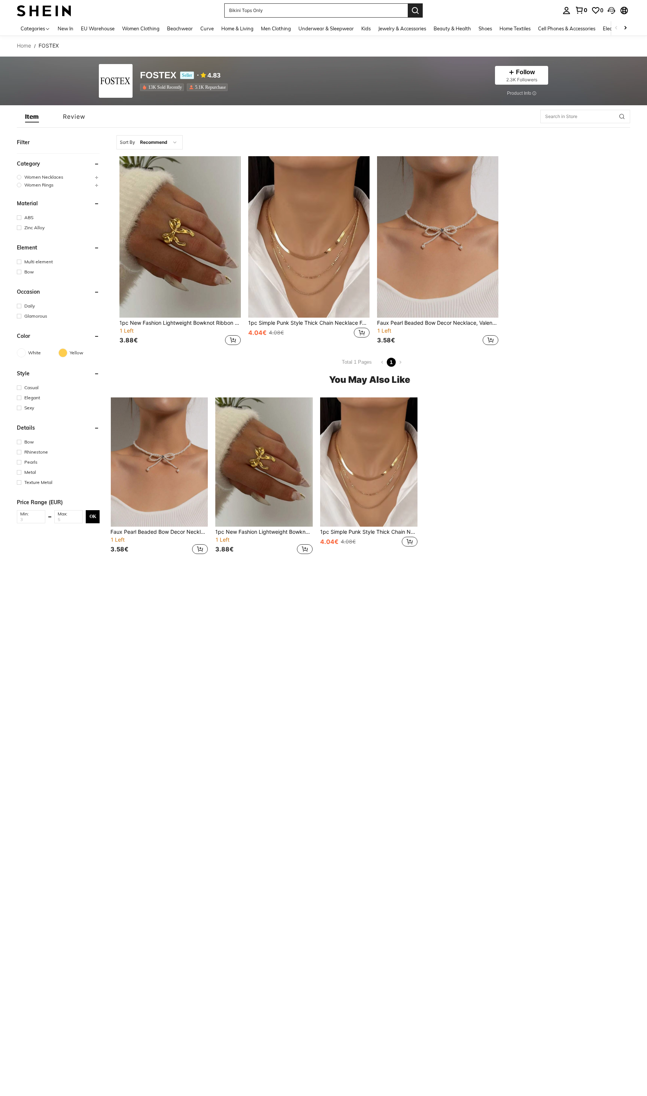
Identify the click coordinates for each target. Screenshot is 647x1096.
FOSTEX (158, 75)
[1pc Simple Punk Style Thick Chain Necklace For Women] (309, 237)
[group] (58, 177)
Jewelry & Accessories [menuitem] (402, 28)
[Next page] (400, 362)
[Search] (415, 10)
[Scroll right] (625, 28)
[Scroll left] (616, 28)
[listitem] (163, 87)
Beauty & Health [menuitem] (452, 28)
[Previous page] (382, 362)
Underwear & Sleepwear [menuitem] (326, 28)
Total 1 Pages (357, 362)
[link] (581, 10)
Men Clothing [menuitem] (276, 28)
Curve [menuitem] (207, 28)
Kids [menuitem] (366, 28)
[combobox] (149, 142)
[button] (611, 10)
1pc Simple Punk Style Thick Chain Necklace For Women (309, 323)
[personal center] (566, 10)
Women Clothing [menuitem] (141, 28)
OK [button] (92, 516)
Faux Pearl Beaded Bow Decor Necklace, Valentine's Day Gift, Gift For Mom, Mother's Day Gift (437, 323)
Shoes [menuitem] (485, 28)
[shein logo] (44, 10)
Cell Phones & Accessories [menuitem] (566, 28)
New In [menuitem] (65, 28)
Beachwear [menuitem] (180, 28)
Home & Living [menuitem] (237, 28)
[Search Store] (622, 116)
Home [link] (24, 46)
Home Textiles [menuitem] (515, 28)
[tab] (32, 116)
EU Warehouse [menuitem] (98, 28)
